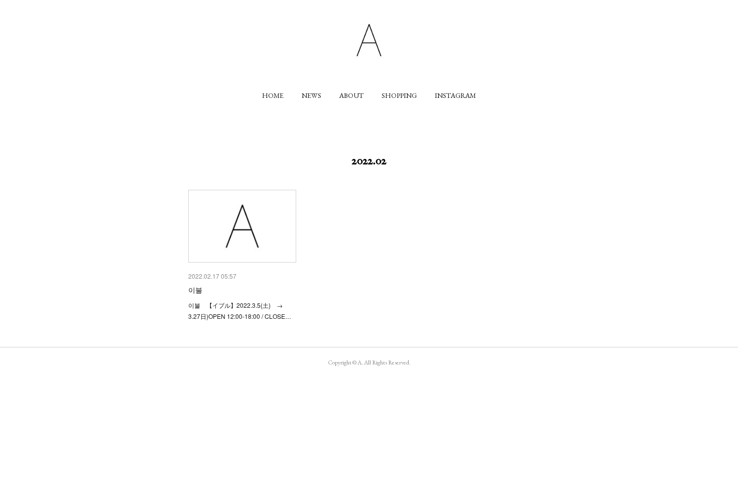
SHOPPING (399, 95)
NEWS (311, 95)
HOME (273, 95)
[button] (273, 95)
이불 (195, 290)
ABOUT (351, 95)
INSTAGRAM (455, 95)
